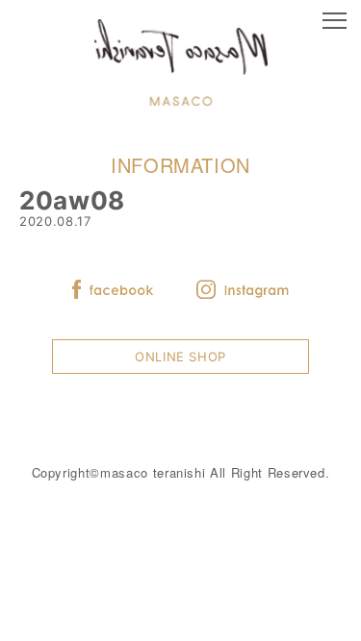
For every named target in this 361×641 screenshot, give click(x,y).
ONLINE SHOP (180, 356)
